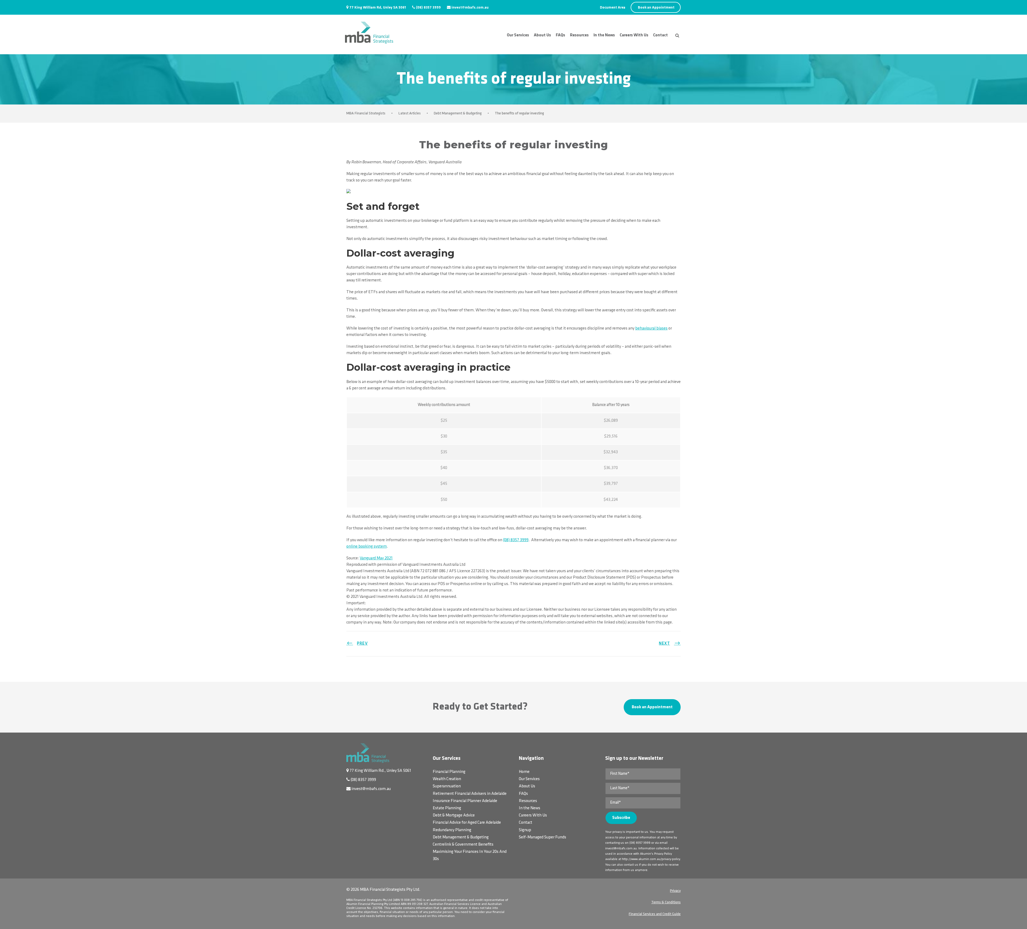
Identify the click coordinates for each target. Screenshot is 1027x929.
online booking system (366, 546)
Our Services (518, 35)
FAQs (560, 35)
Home (524, 772)
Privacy (675, 891)
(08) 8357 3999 (428, 8)
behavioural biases (651, 328)
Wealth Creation (447, 779)
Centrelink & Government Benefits (463, 844)
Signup (525, 830)
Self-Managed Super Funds (542, 837)
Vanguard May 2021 (376, 558)
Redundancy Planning (452, 830)
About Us (542, 35)
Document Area (612, 8)
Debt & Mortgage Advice (454, 815)
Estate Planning (447, 808)
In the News (604, 35)
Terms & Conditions (666, 902)
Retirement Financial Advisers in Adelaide (470, 794)
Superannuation (447, 786)
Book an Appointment (656, 8)
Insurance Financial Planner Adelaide (465, 801)
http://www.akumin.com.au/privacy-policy (651, 859)
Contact (660, 35)
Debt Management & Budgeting (461, 837)
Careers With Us (634, 35)
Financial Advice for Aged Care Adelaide (467, 822)
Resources (579, 35)
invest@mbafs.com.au (470, 8)
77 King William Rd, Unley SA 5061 (377, 8)
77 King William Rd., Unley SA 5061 (380, 771)
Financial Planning (449, 772)
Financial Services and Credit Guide (655, 914)
